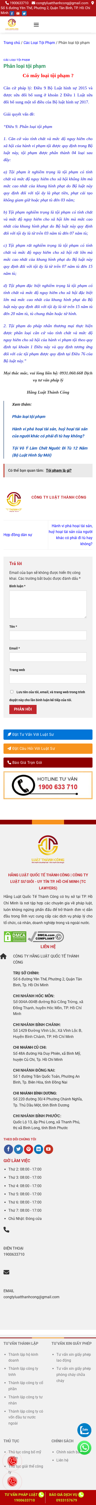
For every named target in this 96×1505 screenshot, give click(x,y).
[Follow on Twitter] (24, 13)
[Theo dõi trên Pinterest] (28, 1149)
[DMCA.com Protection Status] (15, 936)
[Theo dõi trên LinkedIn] (38, 1149)
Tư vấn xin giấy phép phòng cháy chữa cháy (73, 1374)
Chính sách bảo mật (72, 1452)
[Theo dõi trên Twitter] (18, 1149)
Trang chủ (11, 42)
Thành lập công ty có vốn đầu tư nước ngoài (25, 1417)
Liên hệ (62, 1460)
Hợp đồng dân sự (17, 535)
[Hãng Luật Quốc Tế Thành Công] (17, 25)
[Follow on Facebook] (12, 13)
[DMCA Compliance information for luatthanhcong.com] (46, 936)
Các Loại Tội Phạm (39, 42)
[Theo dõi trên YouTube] (48, 1149)
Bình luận (17, 586)
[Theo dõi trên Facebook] (8, 1149)
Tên (13, 627)
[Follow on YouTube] (18, 13)
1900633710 (19, 3)
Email (14, 648)
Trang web (17, 670)
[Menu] (36, 25)
